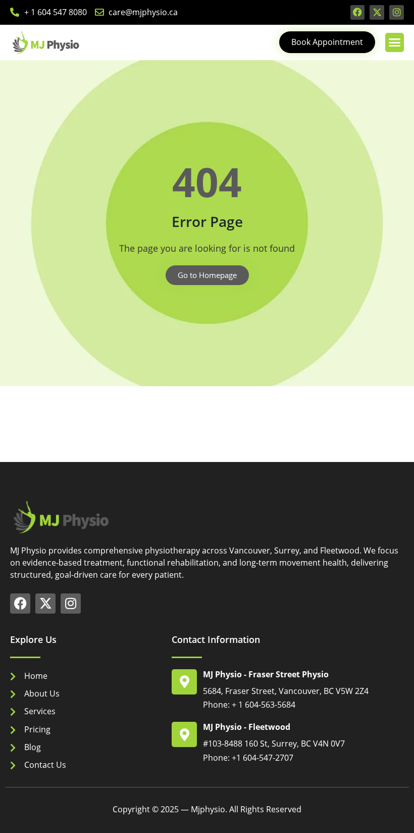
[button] (394, 42)
